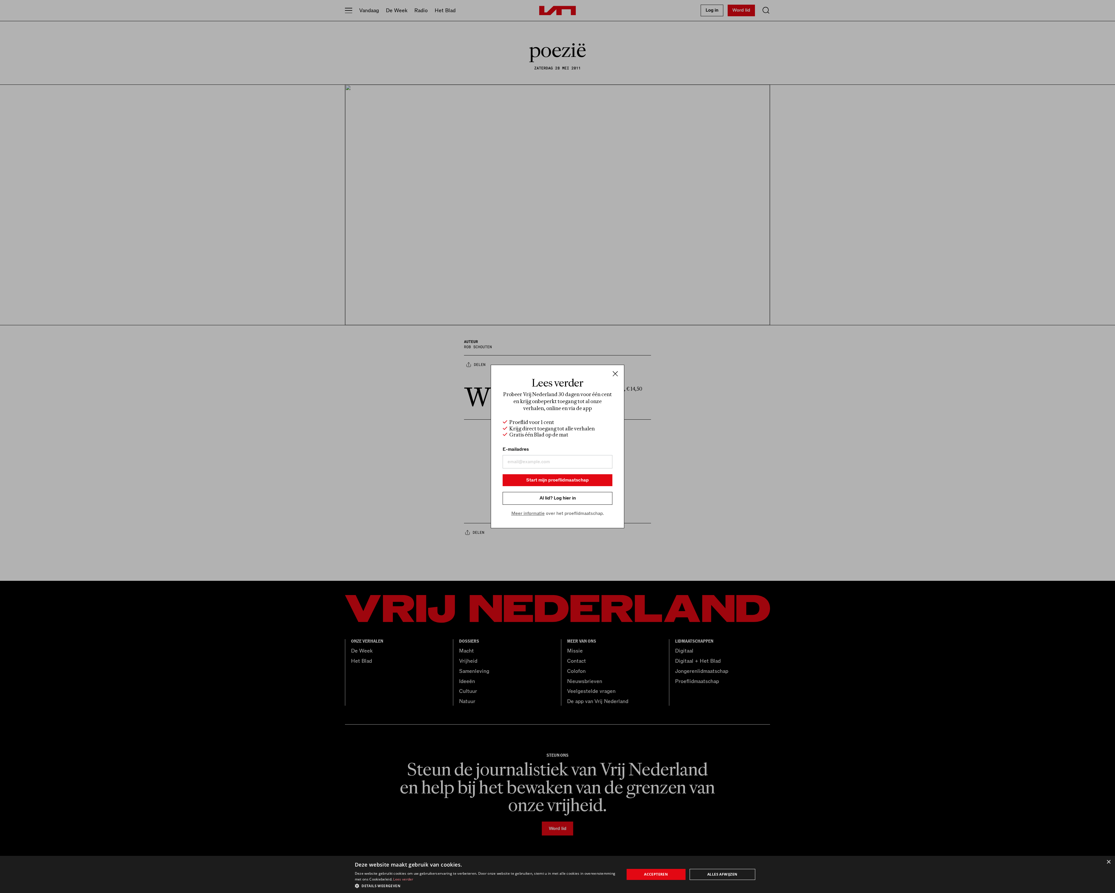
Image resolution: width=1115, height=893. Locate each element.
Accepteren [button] (656, 874)
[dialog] (557, 874)
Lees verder (403, 879)
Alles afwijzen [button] (722, 874)
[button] (485, 885)
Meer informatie (528, 513)
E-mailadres (516, 449)
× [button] (1108, 862)
